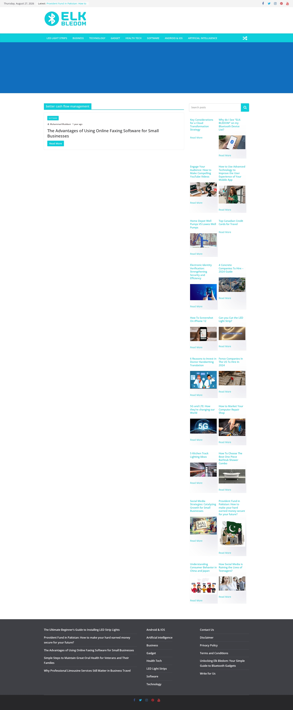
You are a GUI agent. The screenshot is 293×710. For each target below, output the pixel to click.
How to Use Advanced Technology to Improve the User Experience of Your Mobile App (232, 173)
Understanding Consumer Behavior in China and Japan (203, 567)
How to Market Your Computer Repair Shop (231, 409)
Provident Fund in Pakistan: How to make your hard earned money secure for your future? (232, 507)
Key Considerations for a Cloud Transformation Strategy (201, 124)
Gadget (115, 38)
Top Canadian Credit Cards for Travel (231, 222)
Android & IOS (174, 38)
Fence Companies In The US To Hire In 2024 (231, 362)
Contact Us (207, 630)
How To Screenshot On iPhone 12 (201, 319)
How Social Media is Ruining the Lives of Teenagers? (231, 567)
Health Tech (133, 38)
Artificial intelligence (202, 38)
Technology (97, 38)
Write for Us (208, 673)
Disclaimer (206, 637)
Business (78, 38)
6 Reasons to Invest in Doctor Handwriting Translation (203, 362)
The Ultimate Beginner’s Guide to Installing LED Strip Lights (82, 630)
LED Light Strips (57, 38)
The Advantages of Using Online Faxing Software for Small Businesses (103, 133)
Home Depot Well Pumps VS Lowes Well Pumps (203, 224)
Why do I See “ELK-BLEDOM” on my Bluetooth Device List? (230, 124)
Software (153, 38)
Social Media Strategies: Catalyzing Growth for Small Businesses (203, 506)
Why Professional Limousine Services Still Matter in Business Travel (87, 670)
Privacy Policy (209, 645)
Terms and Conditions (214, 653)
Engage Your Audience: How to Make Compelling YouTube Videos (200, 171)
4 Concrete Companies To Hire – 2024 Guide (231, 268)
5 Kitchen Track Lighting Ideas (199, 455)
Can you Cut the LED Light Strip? (231, 319)
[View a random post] (245, 38)
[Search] (245, 107)
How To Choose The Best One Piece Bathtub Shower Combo (230, 458)
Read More (196, 137)
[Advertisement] (146, 67)
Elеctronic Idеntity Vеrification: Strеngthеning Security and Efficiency (201, 271)
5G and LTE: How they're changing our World (202, 409)
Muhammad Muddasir (60, 124)
